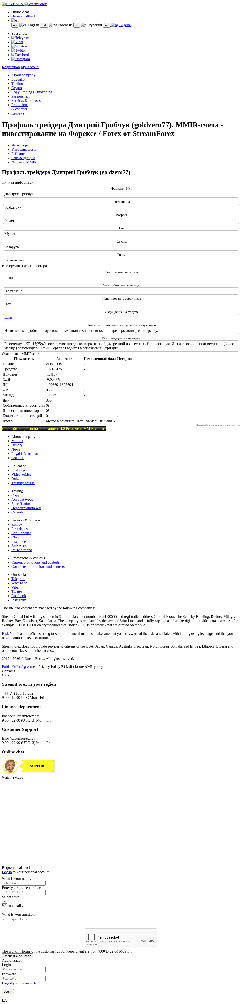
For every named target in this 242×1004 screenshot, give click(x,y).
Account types (22, 499)
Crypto (16, 88)
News (15, 449)
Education (18, 79)
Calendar (18, 512)
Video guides (21, 474)
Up (4, 1000)
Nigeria (125, 25)
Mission (17, 441)
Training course (23, 483)
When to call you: (15, 906)
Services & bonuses (26, 100)
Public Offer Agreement (20, 667)
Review (17, 524)
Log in (7, 872)
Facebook (18, 596)
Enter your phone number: (21, 888)
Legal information (24, 454)
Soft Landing (21, 533)
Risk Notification (14, 634)
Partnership (19, 96)
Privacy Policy (50, 667)
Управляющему (23, 149)
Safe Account (21, 546)
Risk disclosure (73, 667)
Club (15, 537)
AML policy (94, 667)
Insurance (18, 541)
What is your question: (18, 914)
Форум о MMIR (24, 162)
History (16, 445)
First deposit (20, 529)
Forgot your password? (19, 983)
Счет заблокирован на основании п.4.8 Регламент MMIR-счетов (54, 429)
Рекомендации (23, 158)
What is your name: (16, 878)
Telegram (18, 579)
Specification (21, 504)
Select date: (10, 897)
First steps (18, 470)
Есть (8, 317)
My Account (30, 67)
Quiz (15, 479)
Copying (17, 495)
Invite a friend (21, 550)
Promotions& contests (19, 107)
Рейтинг (18, 154)
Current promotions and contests (35, 562)
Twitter (16, 592)
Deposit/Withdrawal (26, 508)
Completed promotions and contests (38, 566)
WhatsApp (19, 583)
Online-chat (20, 12)
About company (23, 75)
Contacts (17, 458)
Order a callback (23, 16)
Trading (17, 83)
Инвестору (20, 145)
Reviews (17, 113)
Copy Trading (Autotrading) (32, 92)
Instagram (18, 600)
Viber (15, 587)
